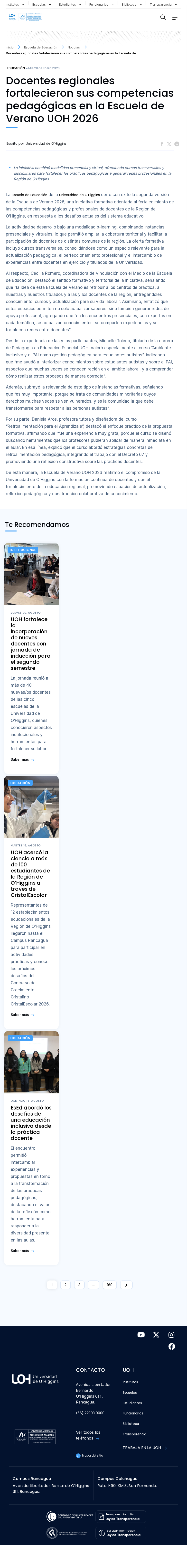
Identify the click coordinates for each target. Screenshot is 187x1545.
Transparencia (162, 4)
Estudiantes (68, 4)
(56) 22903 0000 (90, 1413)
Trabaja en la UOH (142, 1447)
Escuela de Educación (29, 195)
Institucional (23, 550)
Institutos (13, 4)
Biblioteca (130, 4)
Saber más (20, 759)
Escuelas (40, 4)
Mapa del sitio (92, 1455)
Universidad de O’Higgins (79, 195)
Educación (16, 68)
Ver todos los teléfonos (88, 1435)
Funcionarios (99, 4)
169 (109, 1285)
